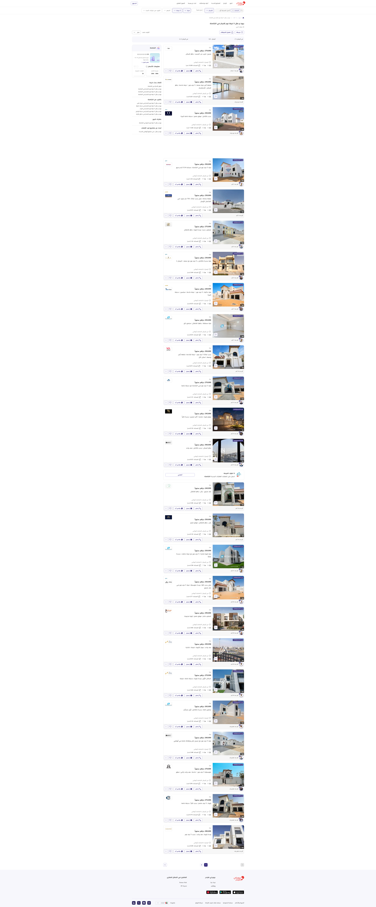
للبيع (231, 3)
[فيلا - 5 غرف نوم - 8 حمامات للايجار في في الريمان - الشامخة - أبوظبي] (203, 90)
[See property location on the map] (216, 65)
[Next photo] (242, 56)
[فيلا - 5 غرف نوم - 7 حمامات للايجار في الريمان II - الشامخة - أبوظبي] (203, 297)
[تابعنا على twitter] (139, 903)
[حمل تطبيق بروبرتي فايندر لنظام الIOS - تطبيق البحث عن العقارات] (238, 892)
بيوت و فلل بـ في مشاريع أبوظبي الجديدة (150, 131)
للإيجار (225, 3)
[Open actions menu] (166, 71)
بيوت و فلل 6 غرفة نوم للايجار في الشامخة (149, 91)
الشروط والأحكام (239, 903)
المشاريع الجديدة (215, 3)
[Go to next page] (165, 865)
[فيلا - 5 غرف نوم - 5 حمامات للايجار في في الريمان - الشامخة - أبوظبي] (203, 390)
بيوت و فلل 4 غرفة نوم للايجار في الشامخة (149, 89)
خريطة (238, 32)
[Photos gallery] (228, 56)
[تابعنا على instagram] (149, 903)
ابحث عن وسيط (192, 3)
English (172, 903)
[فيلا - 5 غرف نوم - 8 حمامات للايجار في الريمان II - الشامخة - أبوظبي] (203, 59)
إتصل (197, 71)
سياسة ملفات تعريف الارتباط (213, 903)
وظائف (213, 886)
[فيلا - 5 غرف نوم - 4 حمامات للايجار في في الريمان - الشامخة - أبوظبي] (203, 652)
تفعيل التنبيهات (226, 32)
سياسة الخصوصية (228, 903)
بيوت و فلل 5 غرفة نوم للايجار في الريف (150, 108)
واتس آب (177, 71)
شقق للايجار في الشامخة (154, 86)
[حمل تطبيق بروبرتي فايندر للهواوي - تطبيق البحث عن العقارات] (212, 892)
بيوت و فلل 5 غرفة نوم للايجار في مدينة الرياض (148, 111)
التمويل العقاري (181, 3)
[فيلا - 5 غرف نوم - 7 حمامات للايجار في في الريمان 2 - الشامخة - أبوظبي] (203, 203)
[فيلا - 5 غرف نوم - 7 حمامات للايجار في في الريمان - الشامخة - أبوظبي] (203, 328)
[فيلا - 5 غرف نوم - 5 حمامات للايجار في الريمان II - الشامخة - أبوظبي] (203, 266)
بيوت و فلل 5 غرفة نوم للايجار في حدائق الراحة (148, 114)
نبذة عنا (213, 882)
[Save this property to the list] (170, 71)
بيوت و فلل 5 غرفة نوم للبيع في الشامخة (150, 123)
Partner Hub (183, 882)
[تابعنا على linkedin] (134, 903)
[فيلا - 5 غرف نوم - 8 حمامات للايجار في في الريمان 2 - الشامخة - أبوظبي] (203, 590)
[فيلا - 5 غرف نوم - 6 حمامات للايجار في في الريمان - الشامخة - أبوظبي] (203, 235)
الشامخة (237, 10)
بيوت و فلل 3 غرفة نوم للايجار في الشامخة (149, 94)
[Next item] (135, 66)
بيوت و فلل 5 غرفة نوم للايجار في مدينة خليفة (148, 106)
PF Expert (184, 886)
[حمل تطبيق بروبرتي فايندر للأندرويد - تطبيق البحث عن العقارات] (225, 892)
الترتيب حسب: (145, 32)
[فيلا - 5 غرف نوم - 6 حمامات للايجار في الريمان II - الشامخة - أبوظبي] (203, 746)
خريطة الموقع (199, 903)
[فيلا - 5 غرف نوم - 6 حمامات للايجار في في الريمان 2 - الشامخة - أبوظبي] (203, 121)
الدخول (134, 3)
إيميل (188, 71)
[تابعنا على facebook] (144, 903)
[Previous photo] (214, 56)
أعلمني (180, 475)
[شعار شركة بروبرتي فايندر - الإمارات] (240, 3)
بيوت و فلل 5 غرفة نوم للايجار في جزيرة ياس (149, 103)
